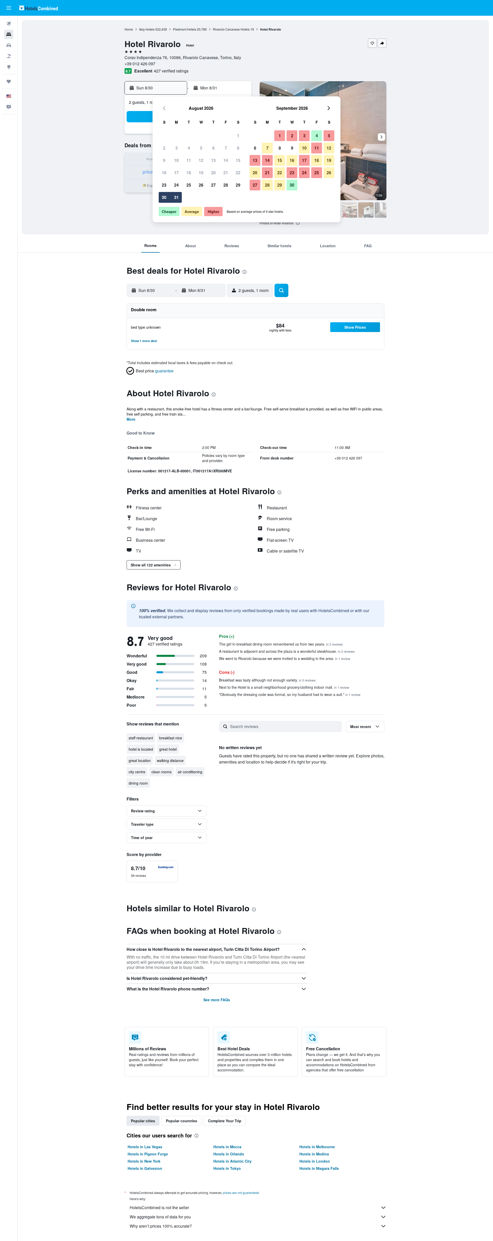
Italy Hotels (147, 29)
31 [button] (176, 197)
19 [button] (201, 173)
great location (140, 760)
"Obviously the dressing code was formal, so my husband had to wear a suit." (290, 694)
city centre (137, 771)
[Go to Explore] (8, 67)
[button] (8, 8)
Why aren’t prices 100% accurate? (161, 1226)
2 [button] (164, 148)
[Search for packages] (8, 56)
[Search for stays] (8, 34)
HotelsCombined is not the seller (159, 1207)
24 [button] (176, 185)
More (131, 419)
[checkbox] (152, 871)
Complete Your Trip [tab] (224, 1120)
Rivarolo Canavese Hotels (231, 29)
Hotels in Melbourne (317, 1146)
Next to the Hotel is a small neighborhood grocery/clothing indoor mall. (284, 687)
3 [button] (176, 148)
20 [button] (213, 173)
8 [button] (238, 148)
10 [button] (176, 160)
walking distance (170, 760)
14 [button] (225, 160)
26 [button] (201, 185)
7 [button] (226, 148)
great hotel (168, 749)
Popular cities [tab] (143, 1120)
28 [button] (225, 185)
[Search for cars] (8, 45)
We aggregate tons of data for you (160, 1217)
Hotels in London (314, 1161)
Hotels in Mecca (227, 1146)
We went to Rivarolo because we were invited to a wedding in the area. (284, 658)
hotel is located (141, 749)
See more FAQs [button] (216, 999)
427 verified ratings (171, 71)
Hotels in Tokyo (227, 1168)
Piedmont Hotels (184, 29)
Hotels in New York (144, 1161)
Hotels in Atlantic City (232, 1161)
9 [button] (164, 160)
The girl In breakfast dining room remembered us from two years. (281, 644)
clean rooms (161, 771)
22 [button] (238, 173)
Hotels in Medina (314, 1153)
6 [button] (213, 148)
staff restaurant (141, 737)
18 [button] (188, 173)
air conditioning (190, 771)
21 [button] (225, 173)
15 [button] (238, 160)
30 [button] (164, 197)
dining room (138, 783)
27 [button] (213, 185)
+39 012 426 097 (140, 64)
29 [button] (238, 185)
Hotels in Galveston (145, 1168)
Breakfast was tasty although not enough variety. (267, 680)
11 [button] (188, 160)
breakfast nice (170, 737)
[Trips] (8, 81)
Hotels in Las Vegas (145, 1146)
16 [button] (164, 173)
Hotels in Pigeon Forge (148, 1153)
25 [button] (188, 185)
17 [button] (176, 173)
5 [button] (201, 148)
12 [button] (201, 160)
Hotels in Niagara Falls (319, 1168)
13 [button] (213, 160)
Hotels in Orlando (228, 1153)
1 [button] (238, 136)
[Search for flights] (8, 24)
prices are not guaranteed (241, 1192)
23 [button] (164, 185)
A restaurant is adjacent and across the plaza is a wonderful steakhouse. (287, 651)
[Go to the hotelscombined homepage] (38, 7)
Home (129, 29)
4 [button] (189, 148)
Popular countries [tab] (181, 1120)
